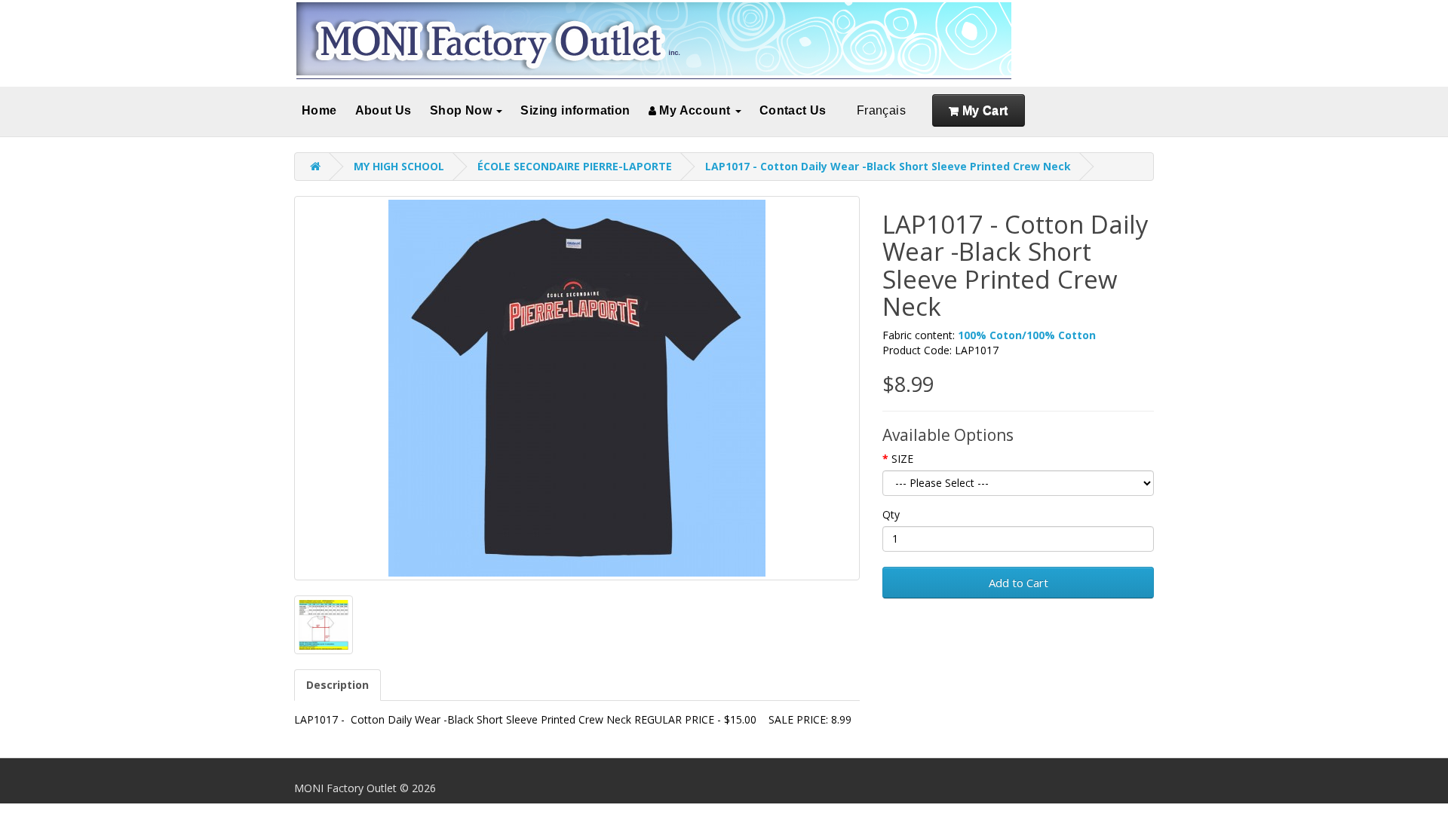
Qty (891, 514)
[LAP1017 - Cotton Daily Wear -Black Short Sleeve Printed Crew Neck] (577, 388)
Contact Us (793, 110)
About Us (383, 110)
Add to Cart (1018, 582)
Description (337, 685)
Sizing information (575, 110)
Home (319, 110)
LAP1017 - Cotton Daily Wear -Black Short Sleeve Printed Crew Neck (888, 166)
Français (881, 110)
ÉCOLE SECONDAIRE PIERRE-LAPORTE (574, 166)
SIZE (902, 458)
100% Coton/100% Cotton (1027, 335)
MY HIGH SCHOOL (399, 166)
